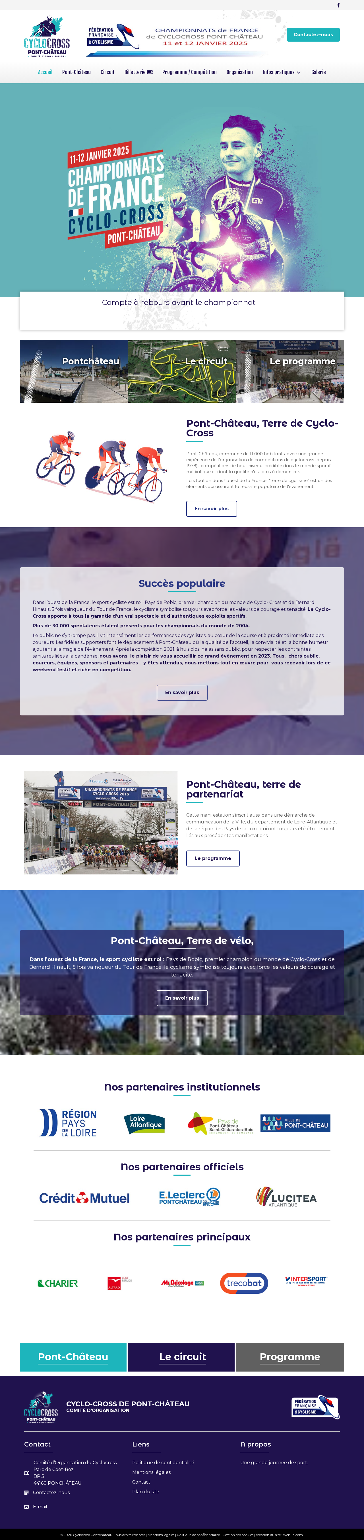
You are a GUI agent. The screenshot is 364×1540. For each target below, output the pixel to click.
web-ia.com (293, 1534)
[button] (313, 35)
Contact (141, 1481)
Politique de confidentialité (163, 1462)
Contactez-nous (51, 1492)
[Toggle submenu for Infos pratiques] (298, 72)
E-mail (40, 1506)
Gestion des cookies (237, 1534)
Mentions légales (151, 1472)
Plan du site (145, 1491)
